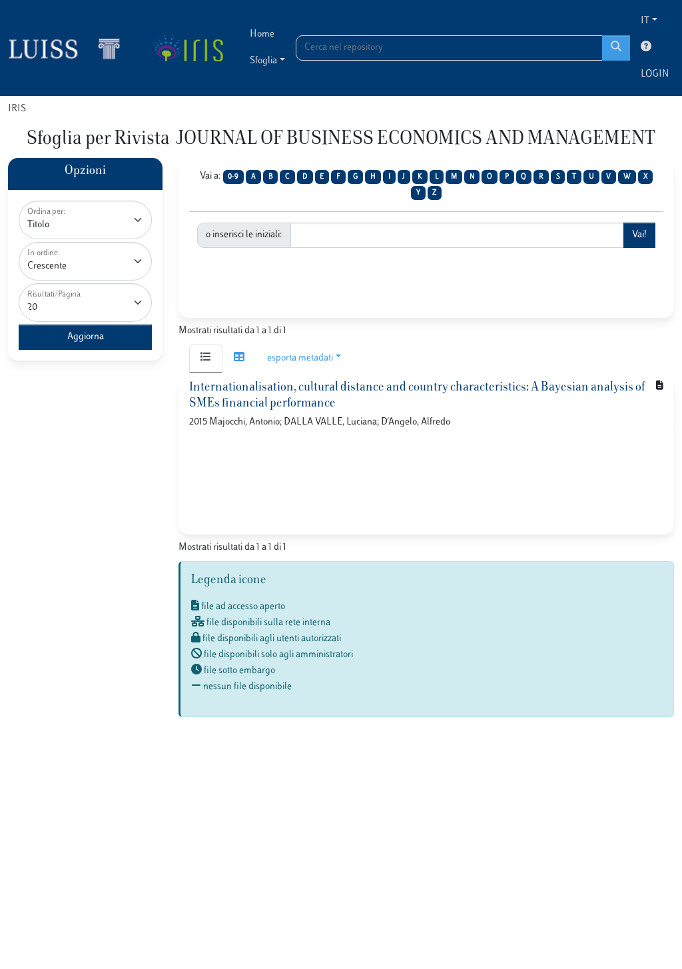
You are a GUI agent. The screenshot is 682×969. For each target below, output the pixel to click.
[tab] (205, 359)
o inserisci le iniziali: (244, 235)
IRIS (17, 109)
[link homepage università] (188, 48)
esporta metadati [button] (300, 358)
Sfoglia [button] (263, 61)
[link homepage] (70, 48)
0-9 (233, 177)
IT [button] (645, 21)
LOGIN (655, 74)
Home (262, 34)
